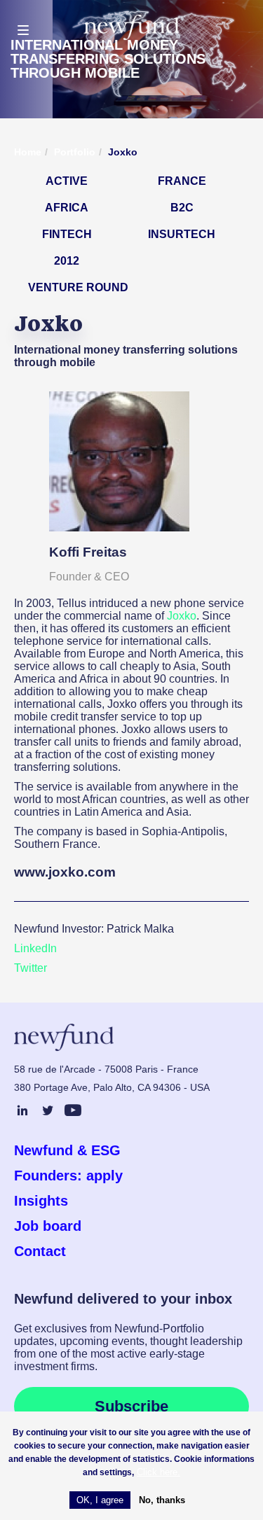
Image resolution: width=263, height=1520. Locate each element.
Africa (66, 208)
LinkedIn (35, 948)
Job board (47, 1226)
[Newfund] (131, 27)
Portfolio (74, 152)
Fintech (67, 234)
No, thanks (162, 1500)
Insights (41, 1200)
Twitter (30, 968)
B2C (182, 208)
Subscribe (131, 1406)
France (182, 181)
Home (27, 152)
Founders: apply (68, 1175)
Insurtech (181, 234)
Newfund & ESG (67, 1150)
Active (67, 181)
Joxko (181, 616)
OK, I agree (99, 1500)
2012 (66, 261)
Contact (40, 1251)
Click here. (158, 1472)
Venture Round (78, 287)
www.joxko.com (65, 872)
